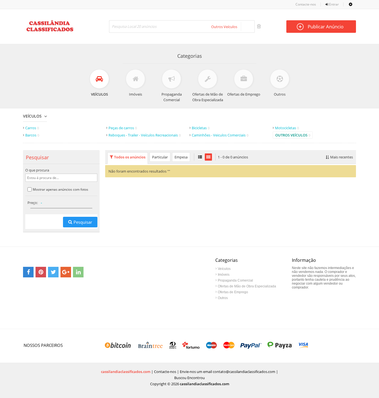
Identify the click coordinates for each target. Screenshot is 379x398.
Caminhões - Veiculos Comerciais (220, 135)
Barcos (32, 135)
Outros (223, 298)
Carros (32, 127)
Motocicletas (287, 127)
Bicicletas (200, 127)
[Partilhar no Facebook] (28, 272)
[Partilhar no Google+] (65, 272)
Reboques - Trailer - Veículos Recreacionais (144, 135)
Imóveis (223, 275)
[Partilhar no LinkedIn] (78, 272)
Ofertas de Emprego (233, 292)
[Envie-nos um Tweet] (53, 272)
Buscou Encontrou (189, 377)
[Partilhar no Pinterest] (41, 272)
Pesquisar (83, 222)
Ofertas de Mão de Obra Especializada (247, 286)
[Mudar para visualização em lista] (200, 157)
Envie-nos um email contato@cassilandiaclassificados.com (227, 371)
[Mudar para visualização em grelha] (208, 157)
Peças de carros (122, 127)
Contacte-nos (305, 4)
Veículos (32, 116)
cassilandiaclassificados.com (125, 371)
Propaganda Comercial (235, 280)
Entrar (333, 4)
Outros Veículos (292, 135)
